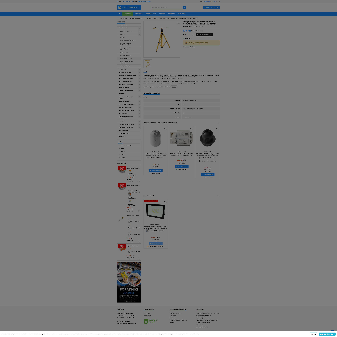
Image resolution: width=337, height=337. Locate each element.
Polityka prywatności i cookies (178, 320)
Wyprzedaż (181, 14)
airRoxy (123, 151)
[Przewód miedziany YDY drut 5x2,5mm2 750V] (129, 224)
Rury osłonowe (123, 113)
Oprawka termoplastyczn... (209, 157)
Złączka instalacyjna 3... (132, 198)
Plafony (122, 34)
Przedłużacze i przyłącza (126, 107)
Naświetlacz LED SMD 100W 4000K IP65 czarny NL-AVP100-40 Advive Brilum (155, 228)
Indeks (185, 26)
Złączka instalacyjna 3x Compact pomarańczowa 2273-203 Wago (133, 246)
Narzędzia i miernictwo (126, 127)
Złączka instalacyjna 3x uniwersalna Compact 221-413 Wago (133, 185)
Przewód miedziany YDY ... (134, 191)
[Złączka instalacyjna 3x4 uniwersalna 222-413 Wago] (129, 194)
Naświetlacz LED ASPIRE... (157, 231)
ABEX (122, 148)
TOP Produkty (151, 14)
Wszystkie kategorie (202, 327)
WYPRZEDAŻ (122, 136)
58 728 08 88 (126, 1)
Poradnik (171, 14)
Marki (120, 142)
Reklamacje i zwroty (175, 313)
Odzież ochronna (124, 133)
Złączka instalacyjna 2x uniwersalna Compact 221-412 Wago (133, 168)
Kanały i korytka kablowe (126, 110)
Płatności (172, 318)
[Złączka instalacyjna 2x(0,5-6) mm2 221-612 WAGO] (129, 170)
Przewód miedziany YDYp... (134, 235)
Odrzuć (313, 334)
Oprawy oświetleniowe (125, 31)
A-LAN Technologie (126, 145)
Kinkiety (122, 37)
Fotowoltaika (123, 25)
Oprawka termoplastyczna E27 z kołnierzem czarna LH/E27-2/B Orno (207, 155)
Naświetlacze (124, 52)
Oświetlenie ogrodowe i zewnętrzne (127, 62)
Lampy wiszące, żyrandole (127, 40)
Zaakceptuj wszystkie (327, 334)
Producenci (139, 14)
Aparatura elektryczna (126, 78)
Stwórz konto (216, 1)
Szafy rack (122, 94)
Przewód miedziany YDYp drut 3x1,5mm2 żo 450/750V (133, 215)
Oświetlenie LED (123, 28)
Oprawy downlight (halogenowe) (125, 44)
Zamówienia (147, 315)
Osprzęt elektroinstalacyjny (127, 104)
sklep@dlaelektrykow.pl (144, 1)
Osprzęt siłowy (123, 121)
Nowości (162, 14)
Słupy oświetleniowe (125, 72)
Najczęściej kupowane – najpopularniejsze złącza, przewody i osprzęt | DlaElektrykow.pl (206, 320)
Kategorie (127, 14)
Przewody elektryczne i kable (127, 75)
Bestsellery (121, 163)
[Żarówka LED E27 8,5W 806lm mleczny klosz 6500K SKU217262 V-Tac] (147, 157)
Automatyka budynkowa (126, 84)
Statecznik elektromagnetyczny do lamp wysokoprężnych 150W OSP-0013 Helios (181, 155)
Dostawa (172, 322)
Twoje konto (148, 309)
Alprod (123, 157)
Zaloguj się (207, 1)
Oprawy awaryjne (125, 55)
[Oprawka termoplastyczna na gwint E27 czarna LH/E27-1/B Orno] (199, 161)
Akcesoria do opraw (126, 58)
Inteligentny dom (124, 87)
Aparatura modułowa (125, 81)
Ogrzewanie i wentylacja (126, 124)
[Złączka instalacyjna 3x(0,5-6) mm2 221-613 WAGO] (129, 201)
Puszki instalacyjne (124, 101)
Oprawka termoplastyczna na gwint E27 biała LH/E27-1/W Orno (156, 154)
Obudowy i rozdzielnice (126, 90)
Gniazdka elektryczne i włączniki (126, 97)
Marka (196, 26)
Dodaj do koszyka (204, 35)
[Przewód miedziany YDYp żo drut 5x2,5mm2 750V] (129, 231)
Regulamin (173, 315)
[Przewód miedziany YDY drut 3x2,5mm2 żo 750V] (129, 218)
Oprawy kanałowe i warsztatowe (125, 48)
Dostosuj (196, 334)
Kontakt (120, 309)
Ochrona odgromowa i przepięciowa (126, 117)
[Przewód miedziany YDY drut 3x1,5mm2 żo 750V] (129, 187)
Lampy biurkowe (125, 66)
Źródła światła (123, 69)
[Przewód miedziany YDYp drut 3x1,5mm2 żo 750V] (129, 248)
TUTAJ (174, 87)
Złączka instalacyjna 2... (132, 174)
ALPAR (122, 154)
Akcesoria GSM (123, 130)
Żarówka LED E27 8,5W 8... (157, 157)
